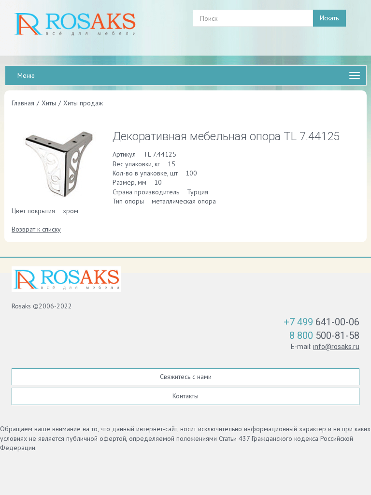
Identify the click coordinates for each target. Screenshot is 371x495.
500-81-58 (324, 335)
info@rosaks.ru (336, 346)
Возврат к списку (36, 229)
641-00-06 (321, 322)
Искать (329, 18)
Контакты (185, 396)
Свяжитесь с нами (186, 376)
